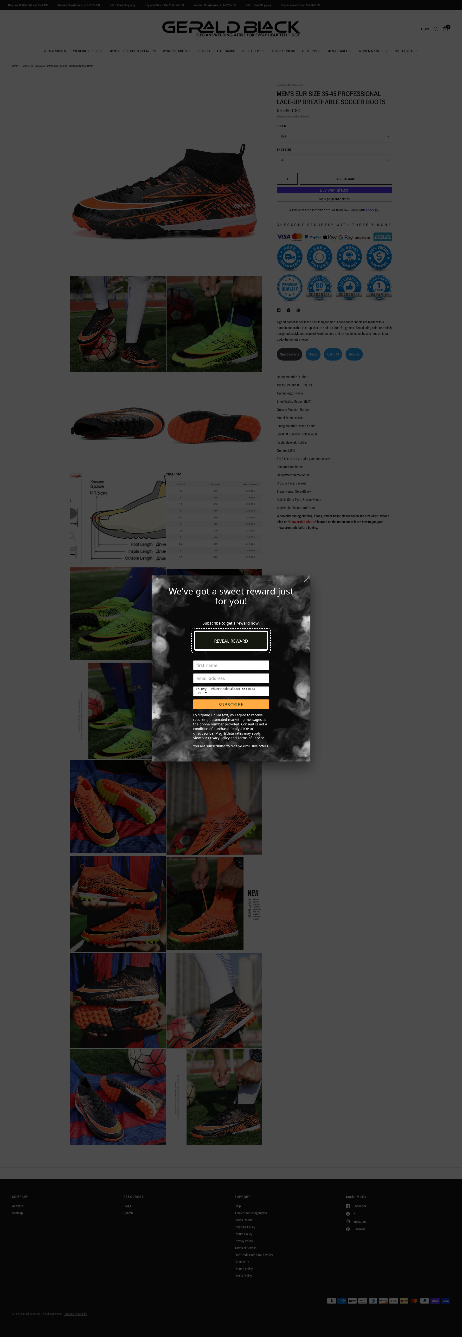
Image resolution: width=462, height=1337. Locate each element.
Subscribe (231, 704)
